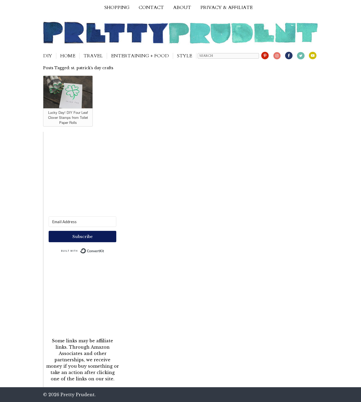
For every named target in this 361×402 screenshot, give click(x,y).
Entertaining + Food (140, 56)
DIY (47, 56)
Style (184, 56)
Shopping (116, 7)
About (182, 7)
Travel (93, 56)
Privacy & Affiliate (226, 7)
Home (67, 56)
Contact (151, 7)
